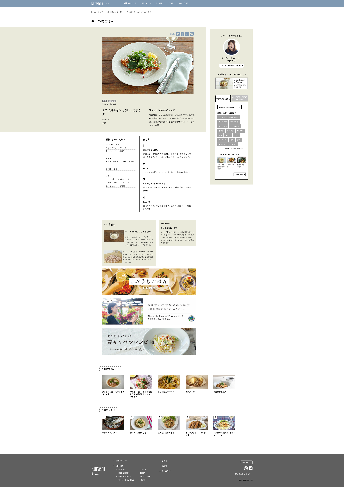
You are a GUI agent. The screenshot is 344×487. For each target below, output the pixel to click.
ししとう (222, 117)
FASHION (143, 469)
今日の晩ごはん (130, 3)
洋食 (104, 101)
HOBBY (142, 473)
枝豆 (220, 135)
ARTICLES (146, 3)
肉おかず (112, 101)
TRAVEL (142, 480)
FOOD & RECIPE (124, 473)
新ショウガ (223, 122)
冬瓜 (232, 140)
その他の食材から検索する (234, 148)
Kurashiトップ (97, 12)
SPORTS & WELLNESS (126, 480)
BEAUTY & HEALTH (125, 476)
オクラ (228, 135)
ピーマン (240, 131)
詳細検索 (239, 174)
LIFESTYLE (122, 469)
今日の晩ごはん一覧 (114, 12)
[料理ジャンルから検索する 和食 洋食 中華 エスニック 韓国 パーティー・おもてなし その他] (229, 107)
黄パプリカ (223, 126)
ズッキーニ (223, 140)
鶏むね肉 (113, 104)
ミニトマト (233, 144)
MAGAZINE (183, 3)
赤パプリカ (234, 122)
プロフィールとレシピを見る (231, 65)
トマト (221, 131)
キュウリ (230, 131)
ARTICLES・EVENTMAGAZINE (239, 98)
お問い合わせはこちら (242, 474)
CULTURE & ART (145, 476)
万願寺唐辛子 (233, 117)
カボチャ (222, 144)
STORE (159, 3)
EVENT (170, 3)
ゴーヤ (236, 135)
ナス (238, 140)
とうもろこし (235, 126)
